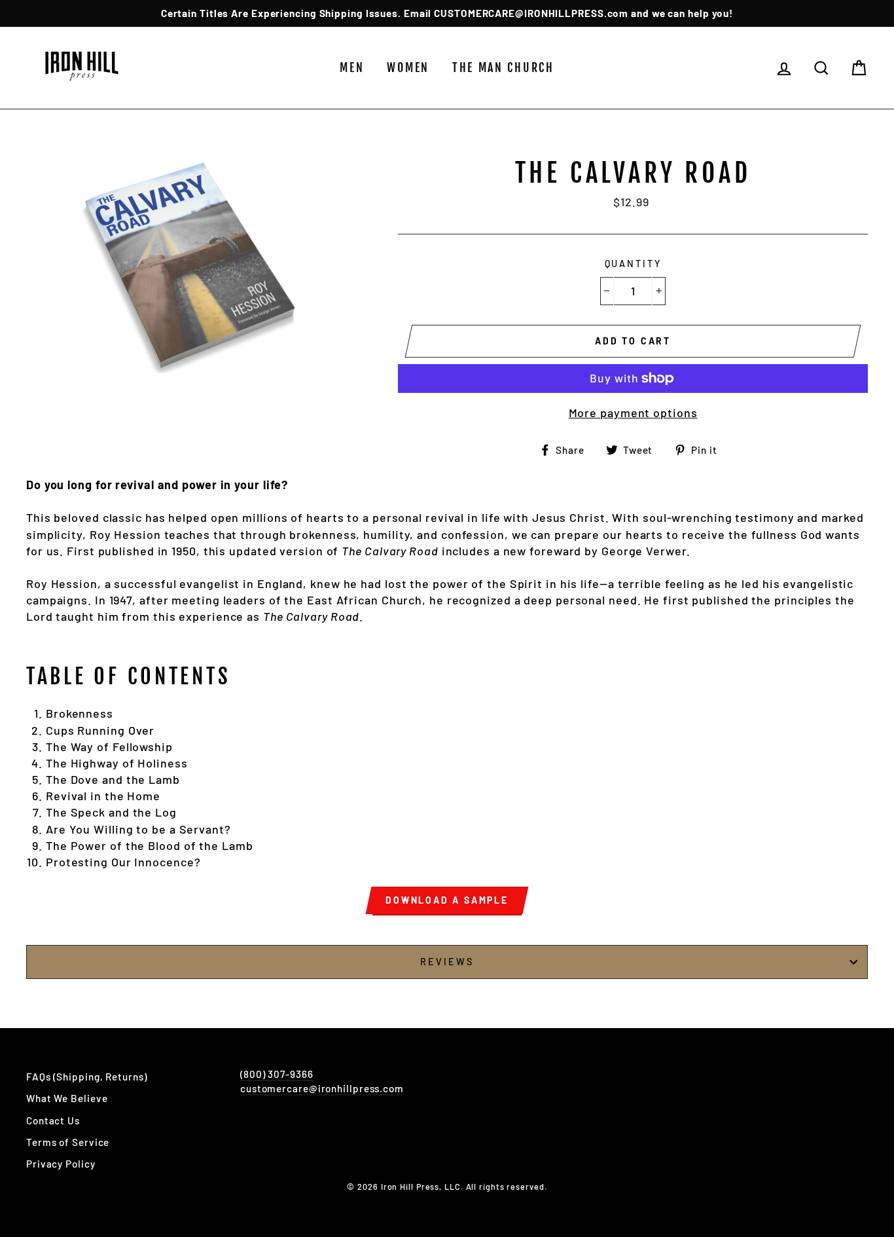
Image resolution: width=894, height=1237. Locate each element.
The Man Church (503, 67)
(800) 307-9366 (276, 1074)
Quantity (633, 263)
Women (408, 67)
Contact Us (53, 1120)
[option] (447, 13)
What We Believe (67, 1098)
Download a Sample (447, 900)
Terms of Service (67, 1142)
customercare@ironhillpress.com (322, 1088)
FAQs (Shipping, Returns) (86, 1076)
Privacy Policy (61, 1164)
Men (352, 67)
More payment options (633, 412)
